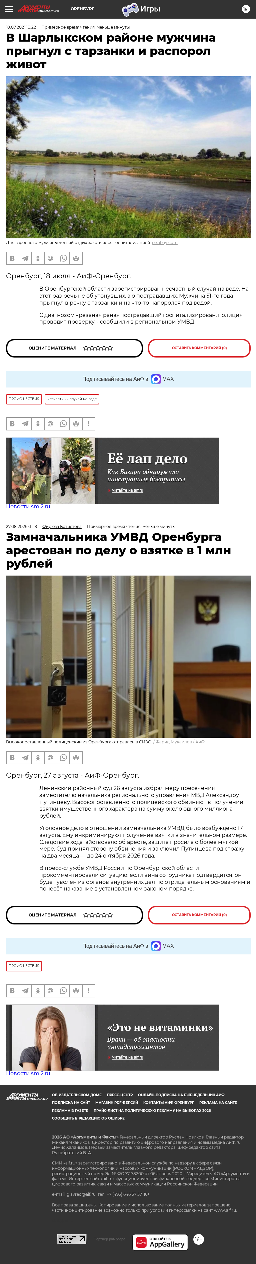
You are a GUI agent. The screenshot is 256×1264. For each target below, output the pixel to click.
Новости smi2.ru (28, 506)
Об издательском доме (77, 1095)
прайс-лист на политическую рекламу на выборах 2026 (152, 1111)
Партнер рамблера (109, 1239)
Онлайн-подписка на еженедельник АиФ (181, 1095)
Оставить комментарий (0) (199, 348)
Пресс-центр (120, 1095)
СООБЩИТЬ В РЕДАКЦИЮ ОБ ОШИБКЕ (88, 1118)
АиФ (200, 741)
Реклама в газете (70, 1111)
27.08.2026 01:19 (21, 526)
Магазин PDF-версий (116, 1103)
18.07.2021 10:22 (21, 27)
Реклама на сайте (218, 1103)
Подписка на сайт (71, 1103)
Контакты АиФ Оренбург (168, 1103)
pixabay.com (165, 242)
